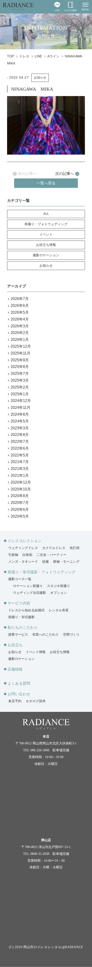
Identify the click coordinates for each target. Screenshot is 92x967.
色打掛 (74, 548)
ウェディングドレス (23, 548)
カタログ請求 (70, 10)
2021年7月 (20, 462)
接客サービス (18, 634)
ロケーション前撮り (28, 586)
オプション (58, 593)
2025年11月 (20, 353)
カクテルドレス (53, 548)
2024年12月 (21, 401)
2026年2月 (20, 333)
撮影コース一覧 (19, 579)
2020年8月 (20, 496)
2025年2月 (20, 387)
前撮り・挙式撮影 (21, 617)
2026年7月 (20, 299)
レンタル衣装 (59, 610)
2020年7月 (20, 503)
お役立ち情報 (46, 245)
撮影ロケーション (46, 255)
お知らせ (40, 77)
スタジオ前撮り (58, 586)
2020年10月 (21, 489)
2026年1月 (20, 340)
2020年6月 (20, 509)
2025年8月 (20, 367)
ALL (46, 213)
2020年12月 (21, 482)
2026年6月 (20, 306)
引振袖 (13, 555)
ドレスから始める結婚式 (26, 610)
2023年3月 (20, 428)
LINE (57, 10)
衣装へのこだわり (45, 634)
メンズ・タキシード (23, 561)
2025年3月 (20, 380)
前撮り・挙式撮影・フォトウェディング (41, 572)
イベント (46, 234)
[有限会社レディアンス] (46, 724)
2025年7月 (20, 374)
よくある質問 (19, 683)
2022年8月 (20, 435)
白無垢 (27, 555)
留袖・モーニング (66, 561)
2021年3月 (20, 469)
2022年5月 (20, 455)
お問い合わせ (19, 694)
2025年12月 (21, 346)
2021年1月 (20, 475)
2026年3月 (20, 326)
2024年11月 (20, 407)
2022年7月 (20, 441)
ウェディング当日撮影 (29, 593)
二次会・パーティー (51, 555)
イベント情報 (36, 652)
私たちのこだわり (23, 627)
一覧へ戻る (46, 183)
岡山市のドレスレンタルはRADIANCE (53, 947)
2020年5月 (20, 516)
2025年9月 (20, 360)
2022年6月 (20, 448)
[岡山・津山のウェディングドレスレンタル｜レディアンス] (18, 6)
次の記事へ (64, 174)
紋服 (45, 561)
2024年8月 (20, 414)
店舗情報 (15, 669)
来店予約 (14, 701)
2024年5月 (20, 421)
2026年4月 (20, 319)
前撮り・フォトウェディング (46, 224)
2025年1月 (20, 394)
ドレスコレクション (25, 541)
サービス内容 (19, 603)
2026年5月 (20, 312)
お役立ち (15, 645)
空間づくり (71, 634)
